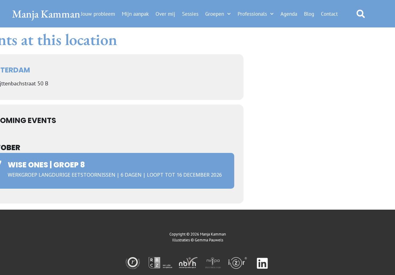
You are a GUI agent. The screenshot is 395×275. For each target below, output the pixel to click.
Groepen (214, 14)
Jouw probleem (98, 14)
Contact (329, 14)
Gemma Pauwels (209, 240)
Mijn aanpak (135, 14)
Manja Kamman (46, 14)
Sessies (190, 14)
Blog (309, 14)
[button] (361, 14)
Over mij (165, 14)
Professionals (252, 14)
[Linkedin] (262, 263)
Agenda (289, 14)
